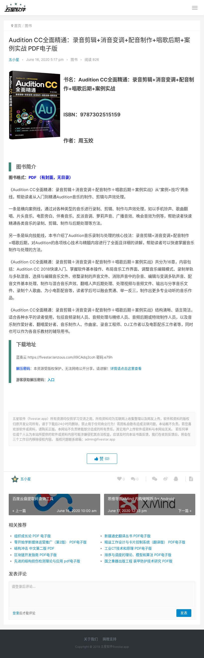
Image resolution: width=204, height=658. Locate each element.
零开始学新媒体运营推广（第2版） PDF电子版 (50, 542)
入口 (51, 379)
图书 (28, 25)
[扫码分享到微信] (155, 479)
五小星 (14, 59)
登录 (16, 613)
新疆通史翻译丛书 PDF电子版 (127, 536)
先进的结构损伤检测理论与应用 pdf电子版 (47, 561)
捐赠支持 (109, 639)
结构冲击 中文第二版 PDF (34, 548)
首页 (17, 25)
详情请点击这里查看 (126, 368)
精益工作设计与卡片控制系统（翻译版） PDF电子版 (144, 542)
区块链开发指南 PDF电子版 (35, 555)
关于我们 (91, 639)
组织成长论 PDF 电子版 (32, 536)
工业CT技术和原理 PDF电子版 (128, 548)
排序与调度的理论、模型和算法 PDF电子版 (137, 555)
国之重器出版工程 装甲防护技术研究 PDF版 (138, 561)
